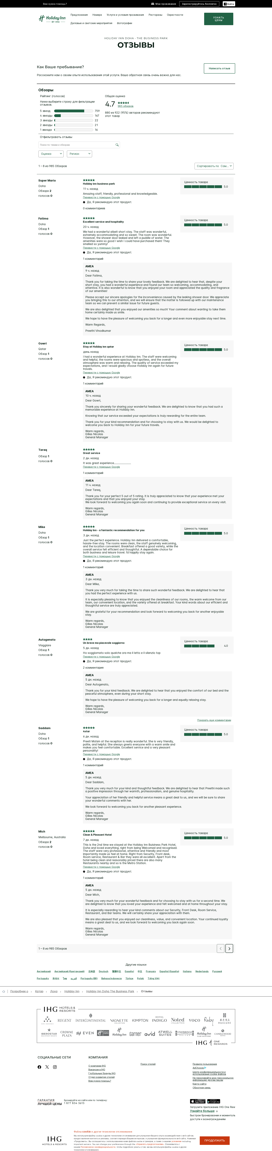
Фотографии (124, 23)
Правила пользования (205, 1064)
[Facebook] (40, 1067)
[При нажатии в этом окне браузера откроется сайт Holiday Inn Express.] (103, 1033)
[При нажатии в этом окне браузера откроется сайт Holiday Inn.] (119, 1033)
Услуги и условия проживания (125, 14)
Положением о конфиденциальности (98, 1146)
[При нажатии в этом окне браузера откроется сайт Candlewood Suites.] (222, 1033)
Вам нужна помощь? (55, 4)
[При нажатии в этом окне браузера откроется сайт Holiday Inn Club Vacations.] (204, 1033)
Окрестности (175, 14)
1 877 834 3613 (74, 1103)
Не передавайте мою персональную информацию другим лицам (213, 1079)
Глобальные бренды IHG (102, 1073)
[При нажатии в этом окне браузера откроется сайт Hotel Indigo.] (159, 1019)
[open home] (5, 991)
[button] (229, 3)
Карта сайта (199, 1083)
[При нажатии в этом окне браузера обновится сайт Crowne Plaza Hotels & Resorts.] (66, 1033)
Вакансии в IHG (96, 1069)
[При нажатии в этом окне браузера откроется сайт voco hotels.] (194, 1019)
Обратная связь (202, 1087)
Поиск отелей (148, 1064)
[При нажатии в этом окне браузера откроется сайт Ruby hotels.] (208, 1019)
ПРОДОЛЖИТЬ (214, 1140)
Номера (97, 14)
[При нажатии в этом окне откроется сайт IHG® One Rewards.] (211, 1043)
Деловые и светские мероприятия (91, 23)
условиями (177, 1141)
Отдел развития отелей (101, 1077)
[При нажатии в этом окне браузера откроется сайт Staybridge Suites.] (185, 1033)
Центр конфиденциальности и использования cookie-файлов (209, 1073)
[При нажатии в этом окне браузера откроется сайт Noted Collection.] (177, 1019)
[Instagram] (55, 1067)
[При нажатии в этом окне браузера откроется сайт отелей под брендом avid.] (149, 1033)
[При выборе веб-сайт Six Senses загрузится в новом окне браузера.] (47, 1019)
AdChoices (198, 1067)
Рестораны (155, 14)
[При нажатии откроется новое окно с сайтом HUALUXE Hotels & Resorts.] (224, 1019)
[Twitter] (47, 1067)
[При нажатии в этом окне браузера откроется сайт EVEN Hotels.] (85, 1033)
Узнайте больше (202, 1111)
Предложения (79, 14)
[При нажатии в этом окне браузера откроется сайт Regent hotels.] (64, 1019)
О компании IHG (97, 1065)
